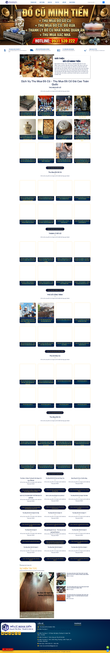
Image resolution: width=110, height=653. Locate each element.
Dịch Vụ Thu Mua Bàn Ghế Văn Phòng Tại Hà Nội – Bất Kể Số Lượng (46, 260)
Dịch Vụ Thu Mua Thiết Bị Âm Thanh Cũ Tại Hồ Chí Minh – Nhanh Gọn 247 (28, 467)
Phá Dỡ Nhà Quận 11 (28, 404)
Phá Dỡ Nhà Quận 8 (82, 404)
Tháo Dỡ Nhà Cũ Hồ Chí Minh (64, 380)
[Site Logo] (11, 2)
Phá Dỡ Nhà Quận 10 (46, 404)
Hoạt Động (72, 2)
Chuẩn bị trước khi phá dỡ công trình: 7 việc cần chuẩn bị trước (27, 321)
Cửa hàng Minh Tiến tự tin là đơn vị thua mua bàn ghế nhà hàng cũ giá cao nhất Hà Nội (64, 444)
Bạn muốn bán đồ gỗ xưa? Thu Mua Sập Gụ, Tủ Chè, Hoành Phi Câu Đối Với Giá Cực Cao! (82, 161)
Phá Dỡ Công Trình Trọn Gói (64, 319)
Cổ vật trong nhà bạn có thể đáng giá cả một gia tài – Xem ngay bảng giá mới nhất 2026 (27, 114)
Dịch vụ (50, 2)
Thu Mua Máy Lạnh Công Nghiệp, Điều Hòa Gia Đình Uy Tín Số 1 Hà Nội (46, 444)
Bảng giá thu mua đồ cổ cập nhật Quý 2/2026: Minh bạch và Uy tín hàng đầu (46, 114)
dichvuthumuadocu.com (54, 651)
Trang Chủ (33, 2)
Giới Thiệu (42, 2)
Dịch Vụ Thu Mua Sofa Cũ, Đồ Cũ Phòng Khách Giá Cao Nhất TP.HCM (82, 444)
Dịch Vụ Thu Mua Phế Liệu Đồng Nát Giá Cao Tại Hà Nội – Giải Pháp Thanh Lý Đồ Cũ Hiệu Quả (82, 467)
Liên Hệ (64, 2)
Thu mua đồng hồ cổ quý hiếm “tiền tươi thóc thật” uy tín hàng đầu (64, 138)
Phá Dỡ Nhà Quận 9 (64, 404)
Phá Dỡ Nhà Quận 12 (82, 380)
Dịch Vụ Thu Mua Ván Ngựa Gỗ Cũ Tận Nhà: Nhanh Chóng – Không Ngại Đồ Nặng (27, 199)
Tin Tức (57, 2)
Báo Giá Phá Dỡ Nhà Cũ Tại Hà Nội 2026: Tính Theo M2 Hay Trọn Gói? (28, 382)
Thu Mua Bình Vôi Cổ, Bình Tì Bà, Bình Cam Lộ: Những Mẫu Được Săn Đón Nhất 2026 (28, 138)
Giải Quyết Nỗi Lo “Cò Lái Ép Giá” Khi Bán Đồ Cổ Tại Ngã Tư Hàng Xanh (64, 114)
